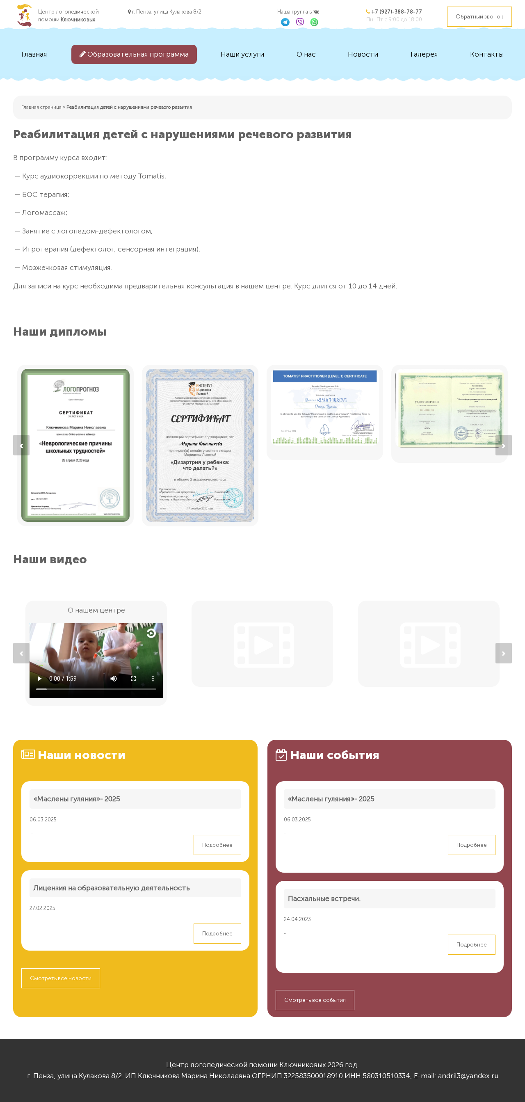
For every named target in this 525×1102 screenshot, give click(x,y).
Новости (363, 54)
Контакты (487, 54)
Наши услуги (242, 54)
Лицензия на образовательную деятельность (112, 887)
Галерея (424, 54)
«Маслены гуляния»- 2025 (77, 798)
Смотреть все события (315, 1000)
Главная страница (41, 107)
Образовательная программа (137, 54)
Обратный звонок (479, 16)
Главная (34, 54)
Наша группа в (295, 12)
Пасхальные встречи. (324, 898)
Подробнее (217, 844)
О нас (306, 54)
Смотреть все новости (60, 978)
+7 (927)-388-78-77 (396, 12)
